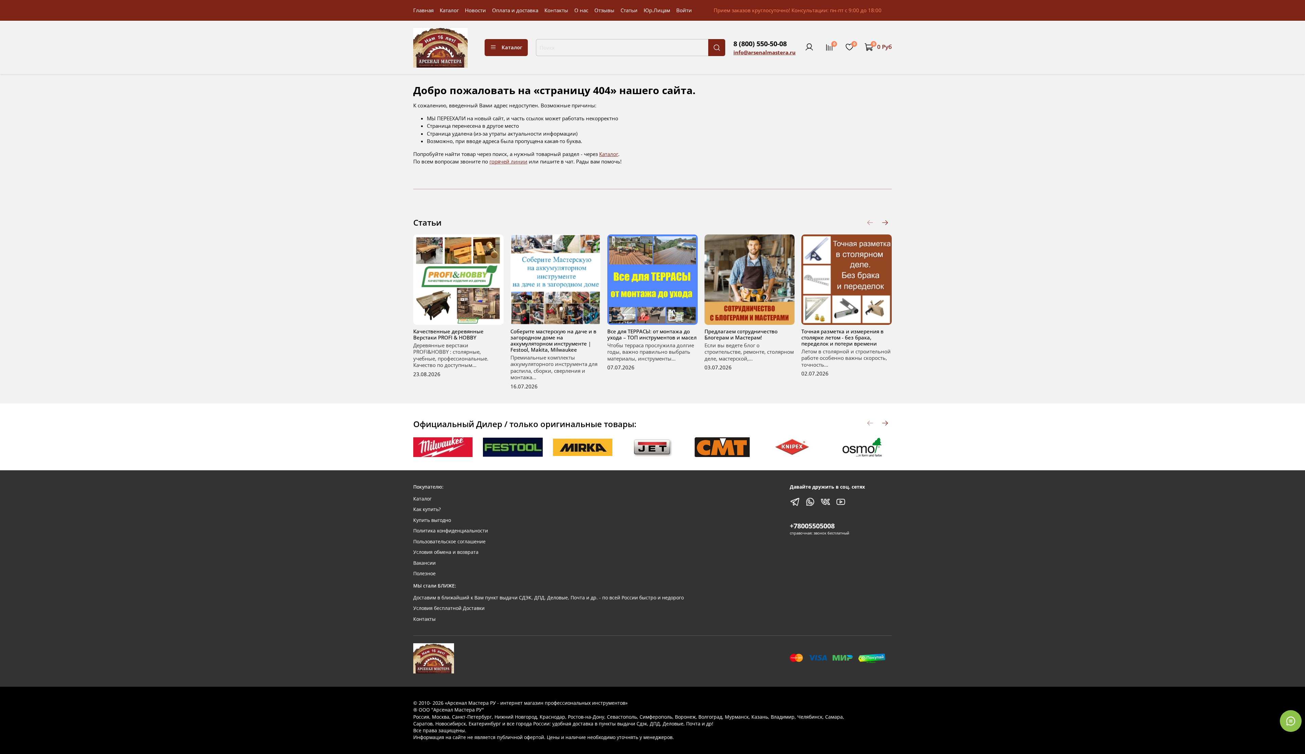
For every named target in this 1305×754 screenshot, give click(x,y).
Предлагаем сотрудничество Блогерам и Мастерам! (741, 334)
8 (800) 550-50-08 (760, 43)
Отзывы (604, 10)
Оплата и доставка (515, 10)
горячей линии (508, 161)
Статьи (629, 10)
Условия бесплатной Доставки (449, 608)
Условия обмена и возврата (445, 552)
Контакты (556, 10)
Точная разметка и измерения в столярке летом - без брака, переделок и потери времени (842, 337)
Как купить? (427, 509)
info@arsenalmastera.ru (764, 52)
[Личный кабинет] (809, 47)
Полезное (424, 574)
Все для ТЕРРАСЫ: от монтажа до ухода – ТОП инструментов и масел (652, 334)
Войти (684, 10)
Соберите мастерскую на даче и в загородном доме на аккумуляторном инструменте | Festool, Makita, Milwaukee (553, 340)
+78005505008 (812, 525)
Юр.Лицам (657, 10)
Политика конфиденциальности (450, 531)
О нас (581, 10)
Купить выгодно (432, 520)
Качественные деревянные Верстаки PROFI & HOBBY (448, 334)
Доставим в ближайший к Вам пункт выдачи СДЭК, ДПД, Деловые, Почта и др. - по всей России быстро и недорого (548, 598)
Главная (423, 10)
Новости (475, 10)
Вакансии (424, 563)
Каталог (449, 10)
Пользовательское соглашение (449, 542)
